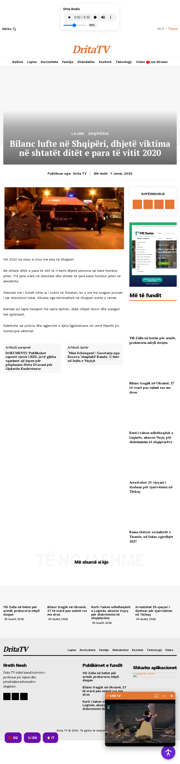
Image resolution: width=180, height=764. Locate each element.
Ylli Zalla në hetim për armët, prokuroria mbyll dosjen (152, 340)
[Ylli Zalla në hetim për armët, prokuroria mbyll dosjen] (153, 319)
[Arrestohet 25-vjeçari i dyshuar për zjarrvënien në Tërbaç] (153, 463)
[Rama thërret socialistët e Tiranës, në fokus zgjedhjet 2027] (153, 513)
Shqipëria (98, 134)
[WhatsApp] (169, 204)
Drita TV (79, 173)
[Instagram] (15, 696)
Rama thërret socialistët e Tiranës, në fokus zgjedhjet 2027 (151, 536)
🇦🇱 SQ (13, 738)
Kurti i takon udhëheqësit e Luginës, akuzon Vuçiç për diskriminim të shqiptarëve (151, 437)
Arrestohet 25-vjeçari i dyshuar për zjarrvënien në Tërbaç (150, 487)
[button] (9, 28)
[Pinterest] (159, 204)
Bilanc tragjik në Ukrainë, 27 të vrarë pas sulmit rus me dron (151, 387)
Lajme (77, 134)
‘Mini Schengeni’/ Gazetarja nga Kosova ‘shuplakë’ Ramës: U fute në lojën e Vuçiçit (94, 357)
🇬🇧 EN (32, 738)
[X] (148, 204)
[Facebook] (137, 204)
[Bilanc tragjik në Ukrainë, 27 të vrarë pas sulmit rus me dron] (153, 363)
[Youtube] (23, 696)
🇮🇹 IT (50, 738)
